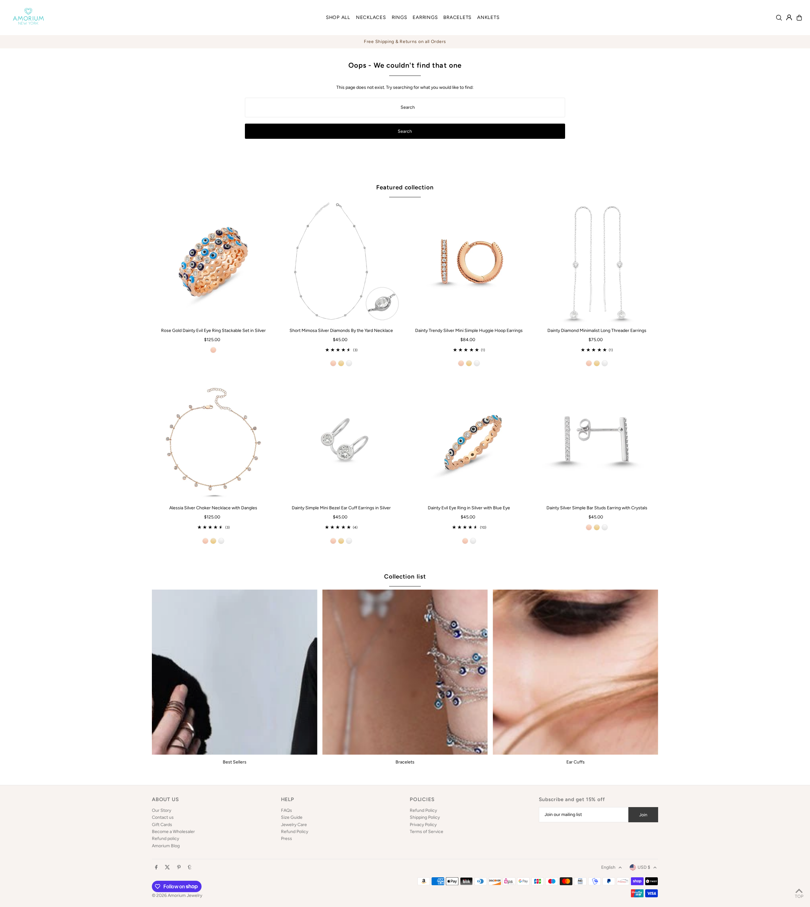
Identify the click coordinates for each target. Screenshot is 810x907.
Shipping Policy (425, 817)
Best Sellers (234, 762)
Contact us (163, 817)
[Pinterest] (179, 867)
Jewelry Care (294, 824)
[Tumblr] (189, 867)
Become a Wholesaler (173, 831)
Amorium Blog (166, 846)
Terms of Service (426, 831)
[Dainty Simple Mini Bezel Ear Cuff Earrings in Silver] (341, 439)
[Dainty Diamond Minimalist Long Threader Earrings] (596, 261)
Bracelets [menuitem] (457, 17)
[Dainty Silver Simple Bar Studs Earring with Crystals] (596, 439)
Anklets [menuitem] (488, 17)
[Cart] (799, 18)
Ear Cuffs (575, 762)
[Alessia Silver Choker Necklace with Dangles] (213, 439)
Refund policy (165, 838)
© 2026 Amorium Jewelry (177, 895)
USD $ (644, 867)
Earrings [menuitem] (425, 17)
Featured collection (405, 187)
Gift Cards (162, 824)
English (608, 867)
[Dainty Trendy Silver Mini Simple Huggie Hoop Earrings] (469, 261)
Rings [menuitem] (399, 17)
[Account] (789, 17)
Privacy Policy (423, 824)
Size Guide (291, 817)
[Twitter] (167, 867)
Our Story (161, 810)
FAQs (286, 810)
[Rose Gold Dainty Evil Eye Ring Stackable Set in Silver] (213, 261)
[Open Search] (779, 18)
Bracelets (405, 762)
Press (286, 838)
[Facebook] (156, 867)
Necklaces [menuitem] (371, 17)
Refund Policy (294, 831)
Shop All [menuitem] (338, 17)
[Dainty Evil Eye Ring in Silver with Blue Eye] (469, 439)
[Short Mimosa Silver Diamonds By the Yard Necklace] (341, 261)
